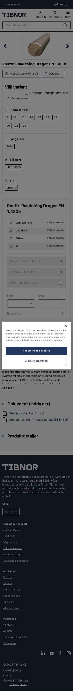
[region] (36, 345)
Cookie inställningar (36, 360)
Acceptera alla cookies (36, 350)
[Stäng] (66, 325)
